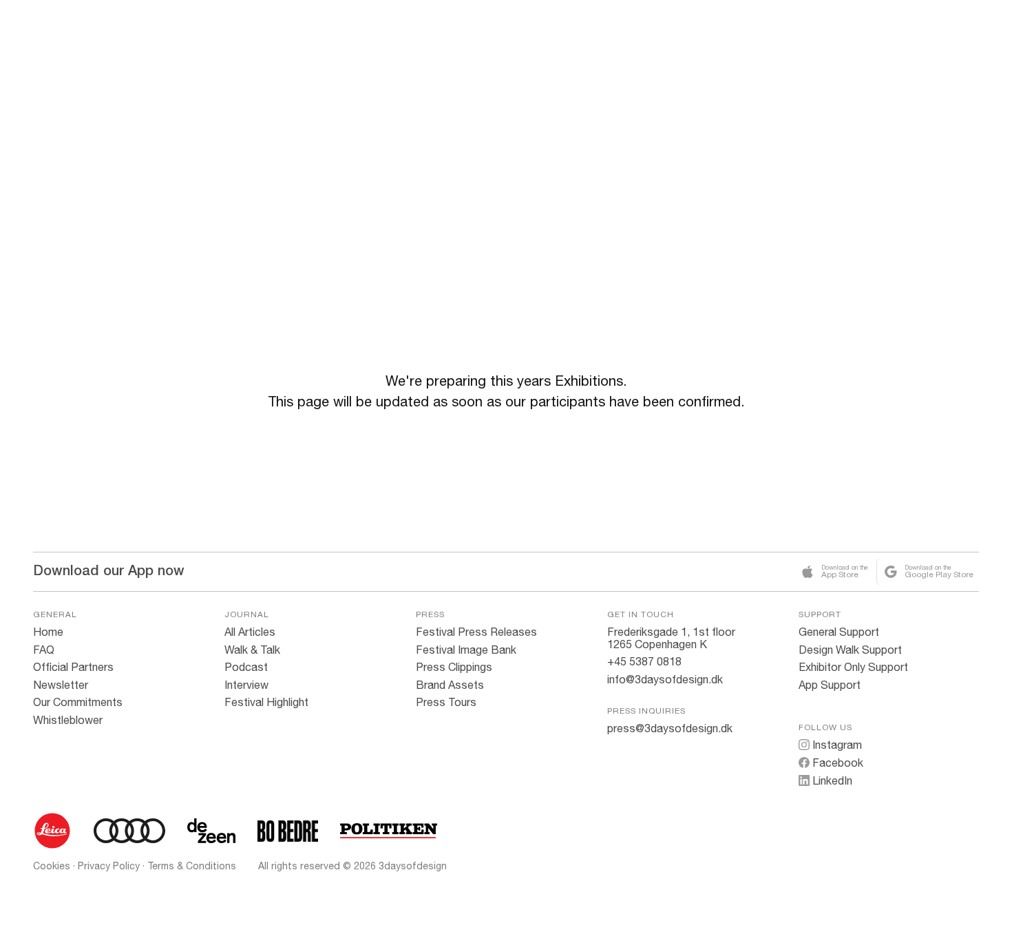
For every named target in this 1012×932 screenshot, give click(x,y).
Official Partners (73, 667)
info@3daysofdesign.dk (665, 679)
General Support (839, 631)
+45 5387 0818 (644, 661)
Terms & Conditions (191, 865)
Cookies (51, 865)
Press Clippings (454, 667)
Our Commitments (78, 702)
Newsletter (60, 685)
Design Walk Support (850, 649)
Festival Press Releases (476, 631)
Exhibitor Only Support (853, 667)
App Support (830, 685)
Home (48, 631)
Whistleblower (68, 720)
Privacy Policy (109, 865)
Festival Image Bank (466, 649)
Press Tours (446, 702)
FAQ (43, 649)
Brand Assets (450, 685)
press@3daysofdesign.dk (669, 728)
